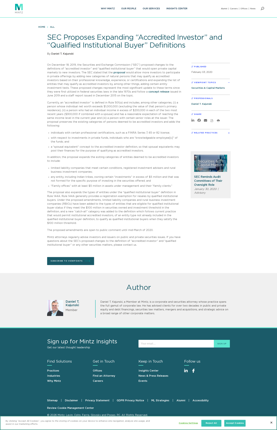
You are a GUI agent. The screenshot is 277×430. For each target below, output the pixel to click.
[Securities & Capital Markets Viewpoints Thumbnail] (210, 163)
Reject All (211, 423)
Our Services (151, 9)
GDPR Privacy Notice (130, 400)
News (253, 9)
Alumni (224, 9)
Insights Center (176, 9)
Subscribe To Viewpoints (67, 261)
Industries (53, 376)
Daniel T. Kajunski (62, 54)
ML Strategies (160, 400)
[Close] (271, 422)
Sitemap (52, 400)
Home (41, 27)
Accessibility (201, 400)
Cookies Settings (188, 423)
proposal (119, 72)
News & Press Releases (153, 376)
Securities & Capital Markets (208, 88)
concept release (158, 91)
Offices (244, 9)
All (52, 27)
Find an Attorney (104, 376)
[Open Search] (262, 9)
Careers (234, 9)
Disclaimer (71, 400)
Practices (53, 370)
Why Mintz (108, 9)
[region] (138, 423)
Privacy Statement (97, 400)
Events (142, 381)
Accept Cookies (235, 423)
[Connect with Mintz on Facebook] (195, 372)
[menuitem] (108, 9)
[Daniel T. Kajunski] (55, 308)
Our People (128, 9)
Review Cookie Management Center (70, 408)
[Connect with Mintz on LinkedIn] (187, 372)
